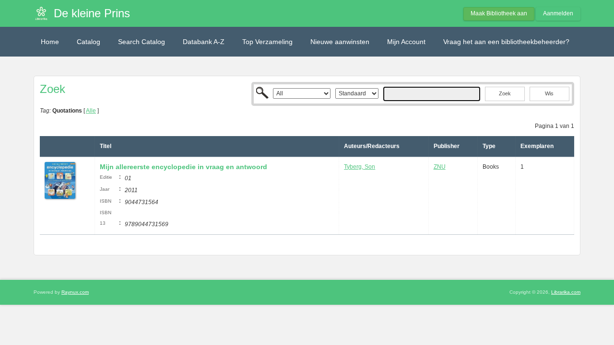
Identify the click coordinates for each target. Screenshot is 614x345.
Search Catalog (141, 42)
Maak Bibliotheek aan (499, 13)
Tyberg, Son (359, 166)
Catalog (88, 42)
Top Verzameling (267, 42)
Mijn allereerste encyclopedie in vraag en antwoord (183, 167)
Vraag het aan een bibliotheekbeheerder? (506, 42)
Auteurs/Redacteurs (372, 146)
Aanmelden (558, 13)
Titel (105, 146)
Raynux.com (75, 292)
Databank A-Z (203, 42)
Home (50, 42)
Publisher (447, 146)
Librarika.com (565, 292)
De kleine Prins (92, 13)
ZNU (440, 166)
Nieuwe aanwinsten (339, 42)
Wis (549, 93)
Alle (91, 110)
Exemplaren (537, 146)
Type (489, 146)
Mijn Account (406, 42)
